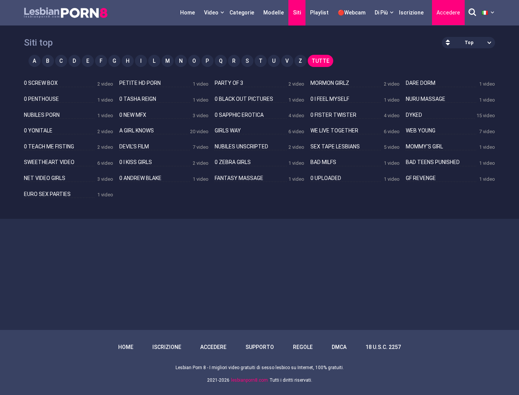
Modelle (273, 13)
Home (187, 13)
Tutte (320, 61)
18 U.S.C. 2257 (383, 347)
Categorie (241, 13)
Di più (381, 13)
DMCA (339, 347)
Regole (303, 347)
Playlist (319, 13)
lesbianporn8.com (249, 380)
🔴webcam (352, 13)
